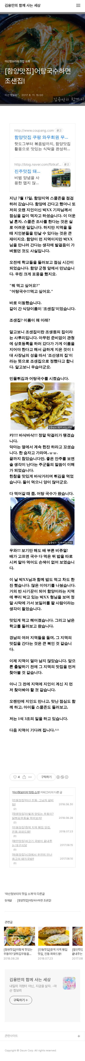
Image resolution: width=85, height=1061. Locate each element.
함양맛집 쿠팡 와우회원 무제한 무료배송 (41, 137)
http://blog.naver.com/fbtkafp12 (37, 164)
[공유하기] (24, 777)
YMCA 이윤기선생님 (17, 1044)
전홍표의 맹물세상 (15, 1051)
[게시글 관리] (30, 777)
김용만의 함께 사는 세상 (23, 6)
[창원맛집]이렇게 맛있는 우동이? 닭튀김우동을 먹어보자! (33, 816)
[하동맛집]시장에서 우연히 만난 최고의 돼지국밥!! (32, 856)
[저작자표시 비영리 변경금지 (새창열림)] (62, 777)
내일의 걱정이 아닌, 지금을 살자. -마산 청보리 (33, 988)
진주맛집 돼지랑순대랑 (27, 171)
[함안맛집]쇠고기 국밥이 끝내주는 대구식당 (32, 843)
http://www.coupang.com (34, 130)
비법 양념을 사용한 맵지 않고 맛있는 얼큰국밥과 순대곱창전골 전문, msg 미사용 (28, 180)
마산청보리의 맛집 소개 (26, 792)
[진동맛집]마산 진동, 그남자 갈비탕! (33, 802)
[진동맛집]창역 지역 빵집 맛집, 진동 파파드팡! (31, 829)
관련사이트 (11, 1036)
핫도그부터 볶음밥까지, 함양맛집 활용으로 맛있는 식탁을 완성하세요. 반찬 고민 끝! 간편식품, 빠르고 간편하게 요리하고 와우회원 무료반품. (42, 146)
